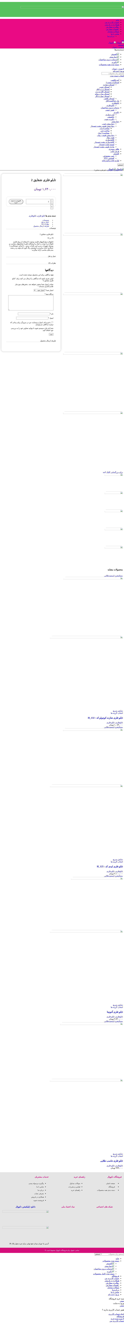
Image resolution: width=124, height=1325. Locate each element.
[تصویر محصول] (86, 638)
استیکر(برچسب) (112, 82)
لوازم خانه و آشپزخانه (110, 161)
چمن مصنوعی (108, 156)
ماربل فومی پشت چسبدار (104, 147)
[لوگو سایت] (120, 43)
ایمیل (50, 318)
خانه (121, 170)
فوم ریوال (110, 138)
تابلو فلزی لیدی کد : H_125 (110, 866)
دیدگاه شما (48, 294)
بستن (122, 1301)
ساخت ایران (104, 128)
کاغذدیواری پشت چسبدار (104, 142)
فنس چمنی (109, 110)
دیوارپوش (115, 121)
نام (51, 314)
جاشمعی (110, 117)
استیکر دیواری (108, 85)
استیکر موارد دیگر (102, 96)
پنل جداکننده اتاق (112, 101)
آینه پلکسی (115, 80)
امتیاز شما (49, 290)
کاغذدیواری (109, 140)
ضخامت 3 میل (103, 133)
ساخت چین (104, 131)
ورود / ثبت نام (113, 1294)
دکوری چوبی (109, 119)
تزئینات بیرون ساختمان (110, 108)
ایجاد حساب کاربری (116, 1314)
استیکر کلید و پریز (102, 92)
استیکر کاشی (109, 98)
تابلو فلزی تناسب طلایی (111, 1161)
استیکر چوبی (104, 87)
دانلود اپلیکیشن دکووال (25, 1207)
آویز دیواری (109, 115)
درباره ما (110, 36)
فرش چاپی (114, 151)
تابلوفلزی (115, 103)
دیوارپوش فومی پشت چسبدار (102, 126)
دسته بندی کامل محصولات (103, 1274)
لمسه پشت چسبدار (106, 144)
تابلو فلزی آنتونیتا (115, 1012)
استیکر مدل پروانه (102, 94)
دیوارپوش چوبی (108, 124)
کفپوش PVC (109, 158)
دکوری (116, 112)
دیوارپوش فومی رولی (105, 135)
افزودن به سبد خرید (16, 201)
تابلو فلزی (110, 105)
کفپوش (116, 154)
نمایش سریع (118, 711)
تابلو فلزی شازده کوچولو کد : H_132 (105, 718)
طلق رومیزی (114, 149)
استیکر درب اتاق (102, 89)
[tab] (41, 226)
